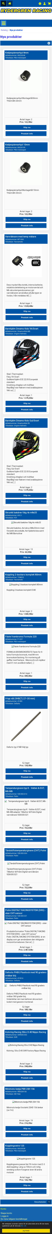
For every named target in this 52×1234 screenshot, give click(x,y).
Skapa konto (6, 1213)
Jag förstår (26, 1231)
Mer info (23, 1226)
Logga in (4, 1216)
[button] (26, 127)
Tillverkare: (15, 58)
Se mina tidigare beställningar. (14, 1219)
